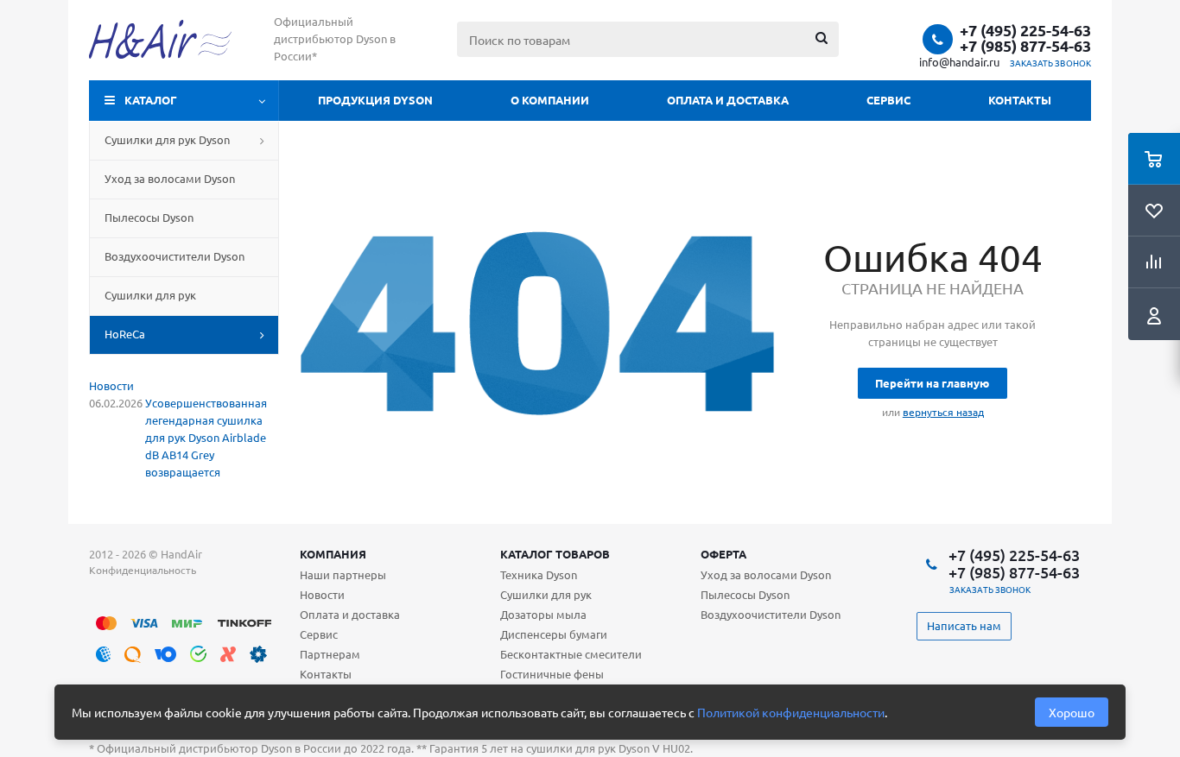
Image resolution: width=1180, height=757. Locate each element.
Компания (333, 553)
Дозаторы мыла (543, 614)
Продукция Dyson (375, 99)
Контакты (1019, 99)
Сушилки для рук (546, 594)
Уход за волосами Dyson (766, 574)
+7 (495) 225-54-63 (1025, 30)
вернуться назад (943, 412)
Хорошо (1071, 712)
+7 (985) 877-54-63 (1025, 46)
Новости (111, 385)
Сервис (888, 99)
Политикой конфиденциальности (791, 712)
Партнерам (330, 654)
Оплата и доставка (728, 99)
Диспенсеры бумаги (553, 634)
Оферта (723, 553)
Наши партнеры (343, 574)
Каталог (150, 99)
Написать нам (964, 625)
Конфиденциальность (142, 570)
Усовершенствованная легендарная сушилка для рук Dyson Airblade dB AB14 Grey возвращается (206, 437)
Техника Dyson (538, 574)
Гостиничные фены (552, 673)
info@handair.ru (959, 61)
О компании (550, 99)
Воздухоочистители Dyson (771, 614)
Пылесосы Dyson (745, 594)
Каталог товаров (555, 553)
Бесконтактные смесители (571, 654)
